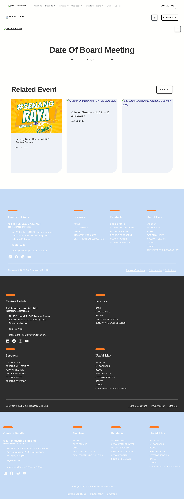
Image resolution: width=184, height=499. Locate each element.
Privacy (152, 270)
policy (159, 270)
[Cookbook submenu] (81, 6)
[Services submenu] (67, 6)
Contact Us (167, 6)
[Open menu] (154, 18)
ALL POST (164, 89)
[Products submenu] (54, 6)
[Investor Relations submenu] (102, 6)
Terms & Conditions (135, 270)
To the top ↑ (170, 270)
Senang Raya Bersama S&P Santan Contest (31, 141)
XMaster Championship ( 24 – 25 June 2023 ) (90, 114)
